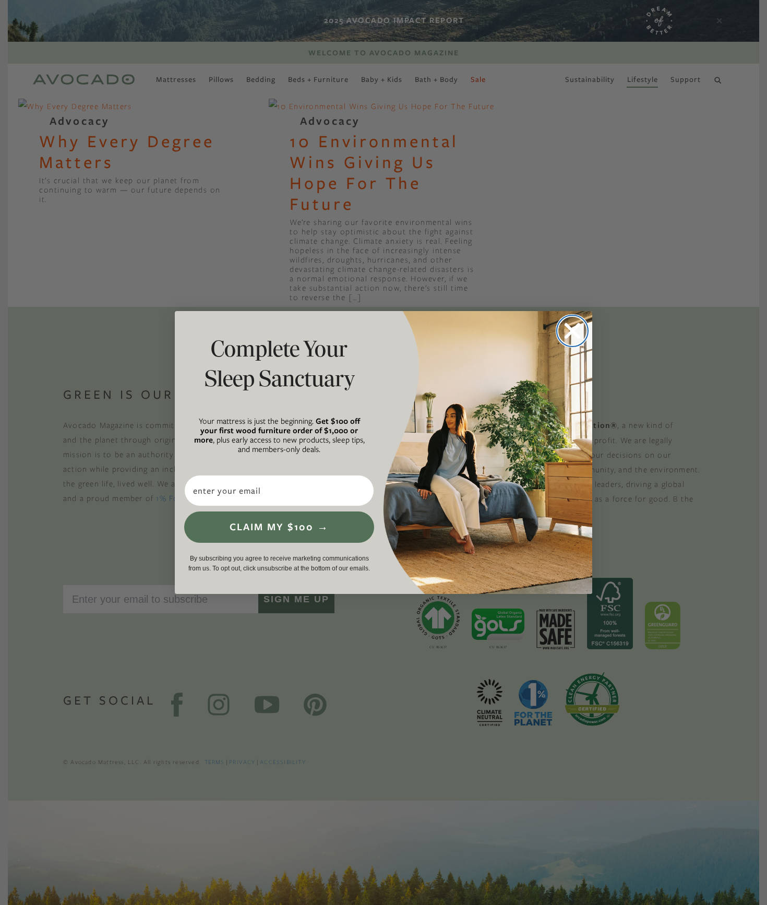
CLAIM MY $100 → (279, 527)
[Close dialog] (572, 331)
